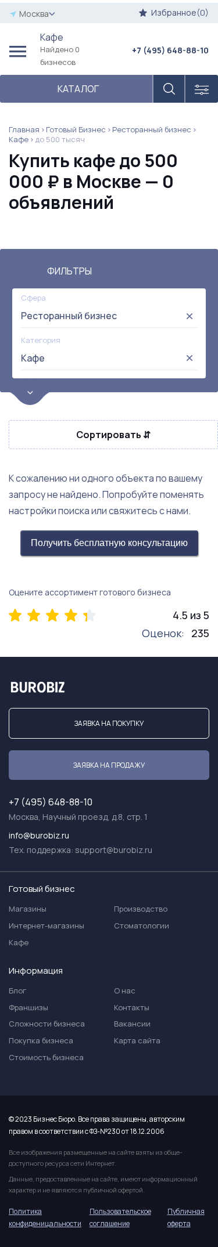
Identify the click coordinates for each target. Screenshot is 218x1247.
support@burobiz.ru (113, 849)
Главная (24, 129)
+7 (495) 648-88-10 (170, 50)
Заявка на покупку (109, 723)
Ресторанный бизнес (151, 129)
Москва (34, 13)
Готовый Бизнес (76, 129)
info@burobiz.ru (39, 835)
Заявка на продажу (109, 765)
